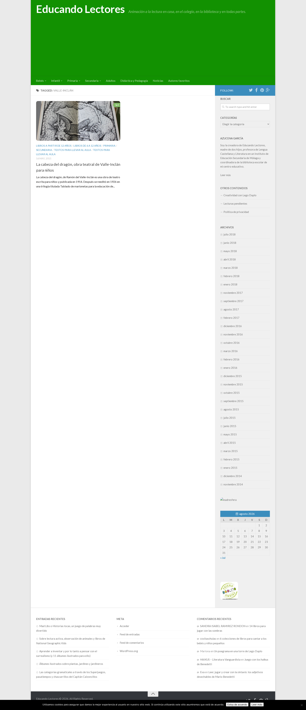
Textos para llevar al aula (72, 149)
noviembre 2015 (233, 384)
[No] (301, 705)
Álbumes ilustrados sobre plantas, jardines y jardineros (71, 663)
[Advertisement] (153, 49)
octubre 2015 (231, 392)
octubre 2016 (231, 342)
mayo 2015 (230, 434)
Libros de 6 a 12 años (87, 145)
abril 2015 (229, 442)
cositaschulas (208, 638)
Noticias (158, 80)
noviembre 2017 (233, 292)
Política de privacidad (236, 211)
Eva (202, 672)
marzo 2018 (230, 267)
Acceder (124, 626)
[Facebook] (256, 90)
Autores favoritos (179, 80)
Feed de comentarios (132, 642)
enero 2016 (230, 367)
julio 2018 (229, 234)
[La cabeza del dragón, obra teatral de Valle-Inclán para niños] (78, 121)
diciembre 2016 (232, 326)
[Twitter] (251, 90)
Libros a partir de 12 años (54, 145)
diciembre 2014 (232, 476)
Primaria (72, 80)
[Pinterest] (262, 90)
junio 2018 (229, 242)
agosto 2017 (231, 309)
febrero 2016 (231, 359)
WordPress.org (129, 651)
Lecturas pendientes (235, 203)
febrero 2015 (231, 459)
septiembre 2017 (233, 301)
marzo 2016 (230, 351)
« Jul (222, 557)
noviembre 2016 (233, 334)
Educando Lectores (80, 9)
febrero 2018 (231, 276)
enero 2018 (230, 284)
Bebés (40, 80)
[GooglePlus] (268, 90)
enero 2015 (230, 467)
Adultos (110, 80)
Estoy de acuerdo (237, 704)
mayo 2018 (230, 251)
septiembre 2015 (233, 401)
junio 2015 (229, 426)
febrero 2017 (231, 317)
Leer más (225, 175)
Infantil (55, 80)
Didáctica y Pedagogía (134, 80)
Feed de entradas (130, 634)
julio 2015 (229, 417)
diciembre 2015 (232, 376)
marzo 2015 (230, 451)
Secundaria (91, 80)
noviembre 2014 (233, 484)
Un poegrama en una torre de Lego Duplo (238, 651)
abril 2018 (229, 259)
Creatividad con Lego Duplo (239, 195)
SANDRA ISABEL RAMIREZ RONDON (222, 626)
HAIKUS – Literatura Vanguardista (220, 659)
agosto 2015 (231, 409)
